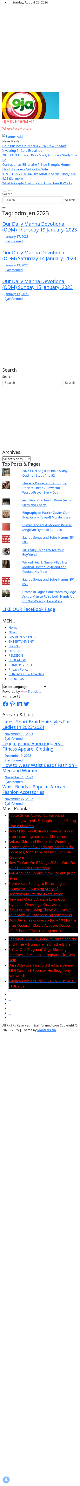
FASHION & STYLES (22, 637)
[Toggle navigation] (4, 191)
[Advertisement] (40, 50)
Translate (34, 691)
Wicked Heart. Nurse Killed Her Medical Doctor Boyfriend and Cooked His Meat (45, 567)
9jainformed (14, 241)
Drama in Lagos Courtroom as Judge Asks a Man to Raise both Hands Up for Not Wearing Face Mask (49, 596)
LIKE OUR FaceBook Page (28, 609)
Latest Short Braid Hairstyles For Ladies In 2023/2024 (36, 724)
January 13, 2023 (17, 265)
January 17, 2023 (17, 236)
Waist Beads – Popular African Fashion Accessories (33, 789)
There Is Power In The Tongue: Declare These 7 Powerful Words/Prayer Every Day (44, 488)
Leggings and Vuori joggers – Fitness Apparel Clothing (32, 746)
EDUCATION (17, 660)
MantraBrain (46, 1030)
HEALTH (14, 651)
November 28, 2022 (19, 777)
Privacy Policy (18, 669)
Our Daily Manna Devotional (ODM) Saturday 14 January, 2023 (39, 255)
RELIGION (16, 655)
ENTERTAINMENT (21, 641)
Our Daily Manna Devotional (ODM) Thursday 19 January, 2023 (39, 226)
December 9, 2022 (18, 755)
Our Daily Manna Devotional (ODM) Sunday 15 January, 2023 (37, 284)
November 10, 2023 (19, 734)
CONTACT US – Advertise (26, 674)
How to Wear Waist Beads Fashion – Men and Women (39, 768)
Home (13, 627)
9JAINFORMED (18, 121)
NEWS (13, 632)
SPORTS (14, 646)
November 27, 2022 (19, 799)
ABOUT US (16, 679)
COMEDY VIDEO (20, 665)
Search (7, 194)
